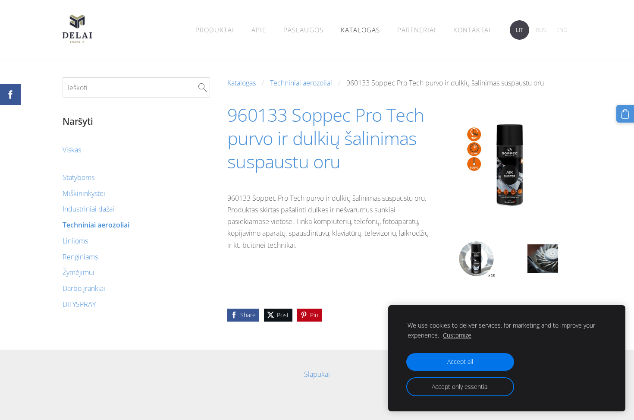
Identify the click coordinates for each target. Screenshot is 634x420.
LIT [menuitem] (519, 30)
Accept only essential (460, 386)
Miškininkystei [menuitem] (84, 193)
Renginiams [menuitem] (80, 257)
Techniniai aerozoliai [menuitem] (96, 225)
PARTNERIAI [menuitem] (416, 29)
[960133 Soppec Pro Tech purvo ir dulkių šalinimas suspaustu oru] (476, 259)
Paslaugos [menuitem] (303, 29)
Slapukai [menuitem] (317, 374)
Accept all (460, 361)
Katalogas (241, 83)
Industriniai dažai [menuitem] (88, 209)
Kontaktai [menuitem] (472, 29)
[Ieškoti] (203, 87)
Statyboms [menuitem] (78, 177)
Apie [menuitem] (258, 29)
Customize (457, 335)
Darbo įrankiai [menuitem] (84, 288)
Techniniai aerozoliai (301, 83)
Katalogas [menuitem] (360, 29)
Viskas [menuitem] (72, 150)
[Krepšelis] (625, 114)
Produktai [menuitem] (214, 29)
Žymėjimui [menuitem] (78, 272)
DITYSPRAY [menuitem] (79, 304)
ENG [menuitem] (561, 30)
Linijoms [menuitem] (75, 241)
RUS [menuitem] (541, 30)
